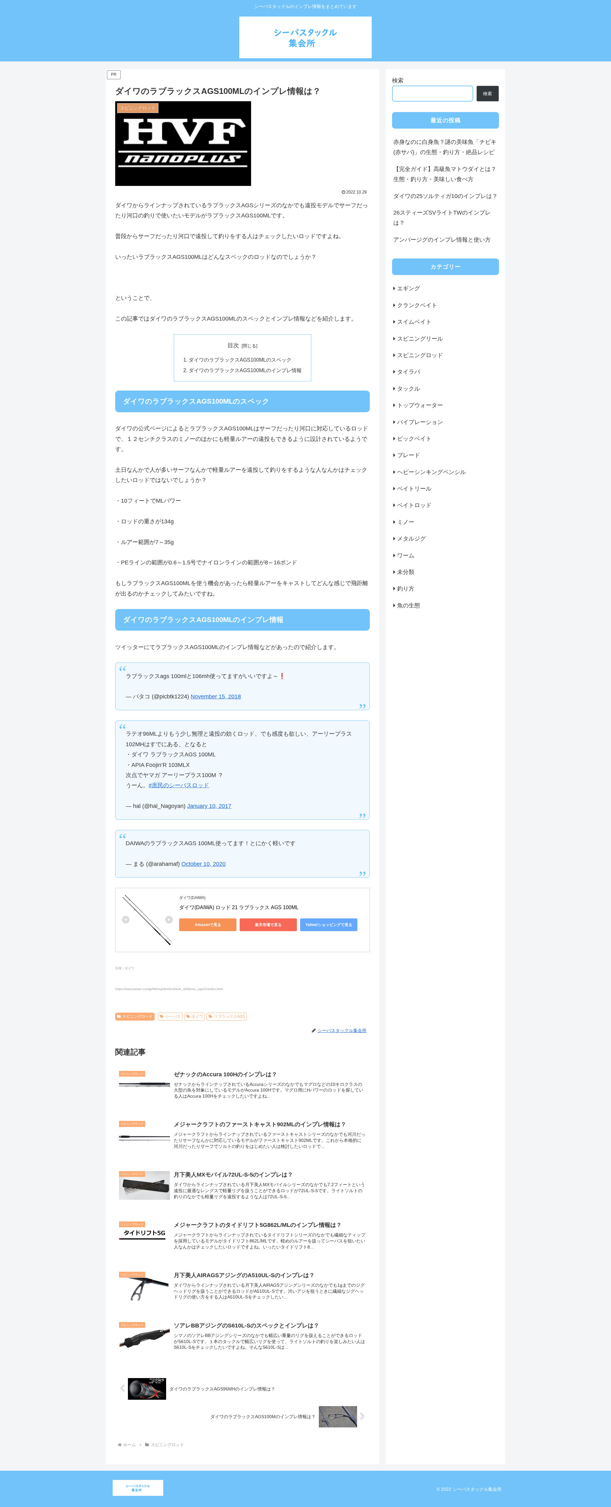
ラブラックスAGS (229, 1016)
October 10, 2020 (203, 864)
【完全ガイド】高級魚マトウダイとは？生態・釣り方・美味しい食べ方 (444, 174)
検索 (398, 80)
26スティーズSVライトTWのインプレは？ (442, 217)
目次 (233, 345)
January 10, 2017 (209, 806)
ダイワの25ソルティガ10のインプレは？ (445, 196)
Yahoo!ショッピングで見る (329, 925)
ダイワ (197, 1016)
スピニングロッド (137, 1016)
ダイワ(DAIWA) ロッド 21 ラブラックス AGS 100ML (238, 907)
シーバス (173, 1016)
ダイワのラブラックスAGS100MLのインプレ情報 (245, 370)
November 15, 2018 (216, 696)
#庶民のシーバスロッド (179, 785)
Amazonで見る (208, 925)
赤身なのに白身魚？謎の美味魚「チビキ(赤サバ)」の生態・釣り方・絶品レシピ (444, 147)
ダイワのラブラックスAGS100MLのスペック (240, 360)
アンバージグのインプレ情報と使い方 (442, 240)
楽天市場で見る (268, 925)
